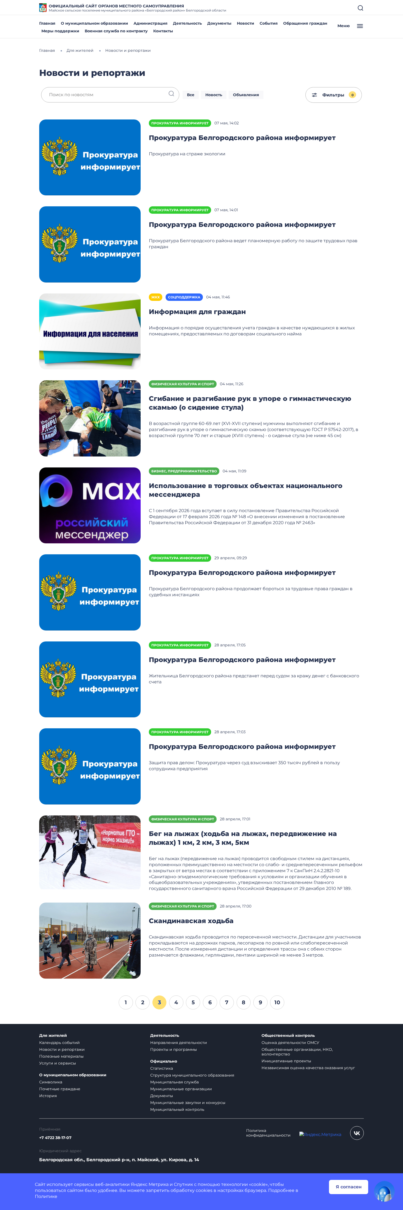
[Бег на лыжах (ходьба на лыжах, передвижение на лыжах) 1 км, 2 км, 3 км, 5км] (90, 853)
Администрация (151, 23)
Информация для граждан (197, 312)
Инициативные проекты (286, 1060)
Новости (245, 23)
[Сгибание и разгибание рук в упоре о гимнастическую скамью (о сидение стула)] (90, 418)
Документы (219, 23)
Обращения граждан (305, 23)
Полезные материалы (61, 1056)
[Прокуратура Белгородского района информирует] (90, 157)
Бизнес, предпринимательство (184, 471)
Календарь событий (59, 1042)
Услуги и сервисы (57, 1063)
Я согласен (349, 1186)
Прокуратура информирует (180, 123)
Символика (50, 1082)
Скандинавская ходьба (191, 921)
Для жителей (53, 1035)
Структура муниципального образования (192, 1075)
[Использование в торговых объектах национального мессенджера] (90, 505)
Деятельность (187, 23)
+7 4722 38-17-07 (55, 1137)
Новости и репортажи (62, 1049)
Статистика (161, 1068)
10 (277, 1002)
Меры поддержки (60, 30)
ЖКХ (155, 297)
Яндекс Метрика (150, 1184)
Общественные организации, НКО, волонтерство (297, 1052)
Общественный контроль (288, 1035)
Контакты (163, 30)
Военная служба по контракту (116, 30)
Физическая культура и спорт (182, 384)
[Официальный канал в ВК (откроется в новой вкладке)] (357, 1133)
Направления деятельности (178, 1042)
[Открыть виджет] (384, 1191)
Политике (46, 1196)
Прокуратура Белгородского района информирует (242, 138)
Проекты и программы (173, 1049)
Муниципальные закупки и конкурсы (187, 1102)
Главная (47, 23)
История (48, 1095)
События (269, 23)
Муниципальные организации (181, 1088)
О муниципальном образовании (94, 23)
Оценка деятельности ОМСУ (290, 1042)
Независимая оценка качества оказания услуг (308, 1067)
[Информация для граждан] (90, 331)
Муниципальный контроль (177, 1109)
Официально (163, 1061)
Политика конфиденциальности (268, 1133)
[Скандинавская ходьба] (90, 940)
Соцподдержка (184, 297)
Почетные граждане (59, 1088)
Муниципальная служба (174, 1082)
